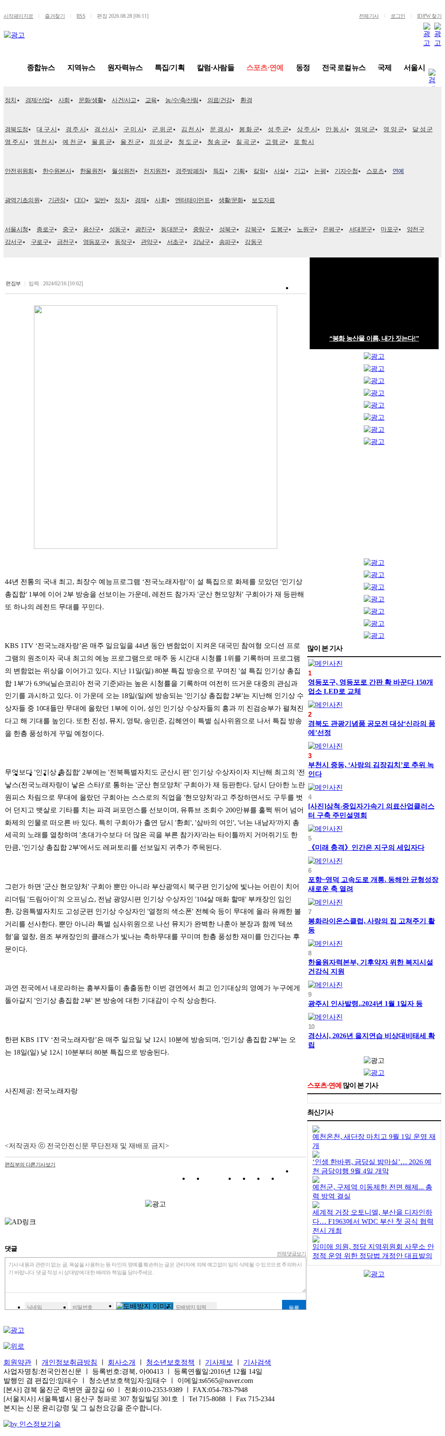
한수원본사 (57, 171)
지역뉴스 (81, 67)
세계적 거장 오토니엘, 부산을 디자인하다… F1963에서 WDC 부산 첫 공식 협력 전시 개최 (373, 1221)
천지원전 (154, 171)
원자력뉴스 (125, 67)
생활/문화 (231, 200)
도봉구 (279, 229)
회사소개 (122, 1362)
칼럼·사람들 (215, 67)
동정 (303, 67)
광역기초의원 (22, 200)
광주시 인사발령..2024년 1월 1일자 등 (365, 1003)
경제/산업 (37, 100)
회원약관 (17, 1362)
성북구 (227, 229)
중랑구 (201, 229)
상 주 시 (307, 129)
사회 (64, 100)
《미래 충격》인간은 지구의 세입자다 (366, 847)
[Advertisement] (374, 504)
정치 (11, 100)
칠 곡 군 (246, 142)
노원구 (305, 229)
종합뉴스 (41, 67)
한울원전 (91, 171)
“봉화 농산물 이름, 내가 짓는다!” (374, 338)
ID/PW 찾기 (429, 16)
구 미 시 (133, 129)
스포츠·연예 (265, 67)
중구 (68, 229)
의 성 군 (159, 142)
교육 (151, 100)
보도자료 (263, 200)
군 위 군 (162, 129)
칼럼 (259, 171)
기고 (300, 171)
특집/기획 (170, 67)
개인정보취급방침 (69, 1362)
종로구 (45, 229)
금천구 (65, 242)
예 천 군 (73, 142)
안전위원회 (19, 171)
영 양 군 (393, 129)
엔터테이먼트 (192, 200)
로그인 (398, 16)
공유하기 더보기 (299, 1180)
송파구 (227, 242)
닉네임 (34, 1307)
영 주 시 (15, 142)
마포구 (389, 229)
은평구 (331, 229)
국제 (385, 67)
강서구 (13, 242)
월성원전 (123, 171)
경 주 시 (76, 129)
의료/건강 (219, 100)
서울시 (414, 67)
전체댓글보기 (291, 1254)
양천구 (415, 229)
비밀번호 (83, 1307)
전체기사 (369, 16)
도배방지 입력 (191, 1307)
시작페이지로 (18, 16)
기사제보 (219, 1362)
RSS (80, 16)
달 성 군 (422, 129)
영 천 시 (44, 142)
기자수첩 (346, 171)
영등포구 (94, 242)
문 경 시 (220, 129)
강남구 (201, 242)
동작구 (123, 242)
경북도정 (16, 129)
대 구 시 (47, 129)
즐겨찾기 (55, 16)
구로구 (39, 242)
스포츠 (375, 171)
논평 (320, 171)
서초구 (175, 242)
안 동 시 (335, 129)
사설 (280, 171)
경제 (140, 200)
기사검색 (257, 1362)
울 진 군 (130, 142)
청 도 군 (188, 142)
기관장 (57, 200)
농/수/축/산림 (181, 100)
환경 (246, 100)
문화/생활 (91, 100)
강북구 (253, 229)
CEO (80, 200)
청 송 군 (217, 142)
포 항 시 (304, 142)
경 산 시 (104, 129)
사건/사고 (124, 100)
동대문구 (172, 229)
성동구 (117, 229)
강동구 (253, 242)
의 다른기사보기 (30, 1165)
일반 (100, 200)
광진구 (144, 229)
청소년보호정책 (170, 1362)
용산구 (91, 229)
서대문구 (360, 229)
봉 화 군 (249, 129)
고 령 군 (275, 142)
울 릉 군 (102, 142)
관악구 (149, 242)
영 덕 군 (365, 129)
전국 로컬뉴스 (343, 67)
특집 (219, 171)
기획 (239, 171)
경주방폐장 (190, 171)
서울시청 (16, 229)
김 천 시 (191, 129)
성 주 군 (278, 129)
